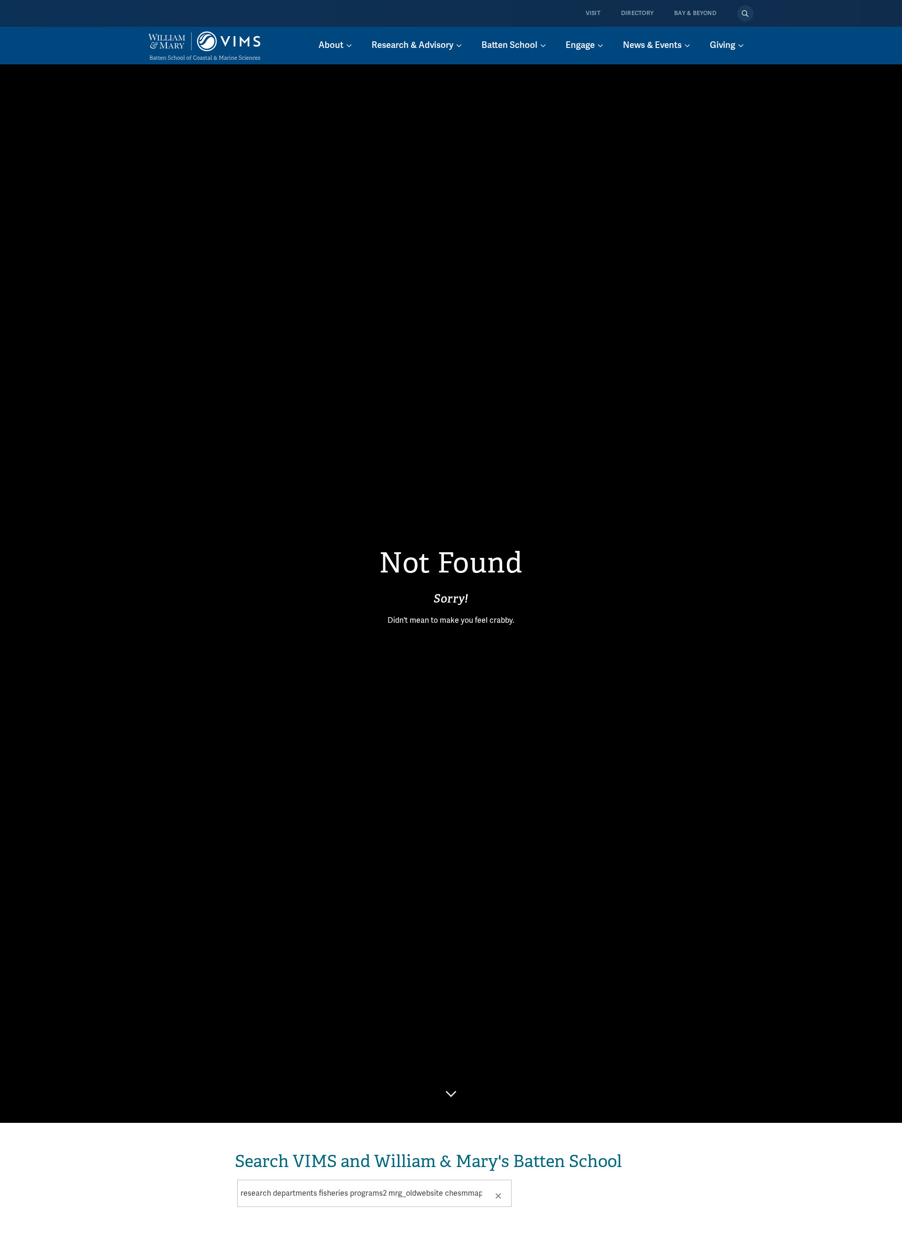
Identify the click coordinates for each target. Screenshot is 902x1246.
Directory (637, 13)
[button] (497, 1195)
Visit (593, 13)
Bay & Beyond (695, 13)
